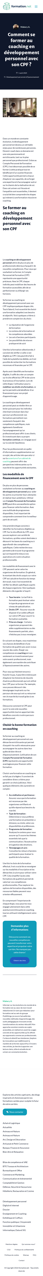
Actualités (7, 1127)
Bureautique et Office (12, 1170)
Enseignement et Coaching (14, 1214)
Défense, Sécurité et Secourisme (17, 1187)
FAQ (34, 1255)
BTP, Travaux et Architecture (15, 1166)
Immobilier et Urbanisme (14, 1226)
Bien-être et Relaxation (13, 1152)
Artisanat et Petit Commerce (15, 1144)
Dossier (6, 1209)
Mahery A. (7, 1001)
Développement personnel (14, 1201)
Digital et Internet (11, 1205)
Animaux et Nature (11, 1131)
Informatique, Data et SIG (14, 1230)
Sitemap (26, 1255)
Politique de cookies (12, 1255)
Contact (21, 1260)
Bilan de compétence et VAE (15, 1162)
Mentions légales (12, 1244)
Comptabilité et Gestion (13, 1183)
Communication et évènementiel (17, 1178)
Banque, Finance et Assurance (16, 1148)
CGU (8, 1250)
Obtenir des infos (20, 960)
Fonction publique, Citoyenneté (17, 1222)
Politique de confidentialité (24, 1250)
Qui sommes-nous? (28, 1244)
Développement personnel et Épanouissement (22, 77)
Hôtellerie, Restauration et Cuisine (18, 1191)
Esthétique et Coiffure (12, 1218)
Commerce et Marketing (13, 1174)
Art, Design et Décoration (14, 1139)
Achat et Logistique (11, 1123)
